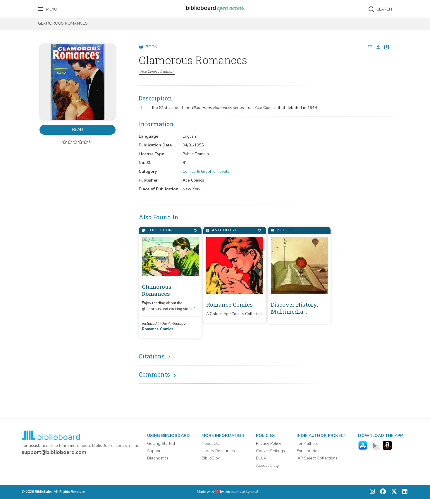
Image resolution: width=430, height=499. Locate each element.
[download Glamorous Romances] (376, 47)
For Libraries (308, 451)
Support (154, 451)
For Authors (307, 443)
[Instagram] (372, 492)
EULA (261, 458)
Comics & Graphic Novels (206, 171)
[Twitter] (392, 492)
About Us (210, 443)
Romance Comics (157, 329)
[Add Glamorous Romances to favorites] (370, 47)
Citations (152, 356)
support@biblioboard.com (54, 452)
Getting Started (161, 443)
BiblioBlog (211, 458)
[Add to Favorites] (195, 230)
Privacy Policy (268, 443)
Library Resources (218, 451)
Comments (154, 374)
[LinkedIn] (403, 492)
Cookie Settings (270, 451)
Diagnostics (157, 458)
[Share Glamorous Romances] (387, 47)
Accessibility (267, 465)
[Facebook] (381, 492)
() (156, 71)
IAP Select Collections (317, 458)
